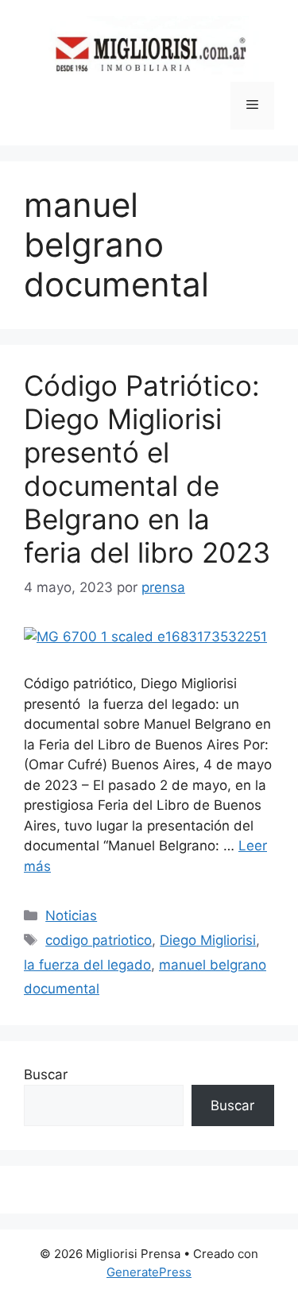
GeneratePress (149, 1272)
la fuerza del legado (87, 965)
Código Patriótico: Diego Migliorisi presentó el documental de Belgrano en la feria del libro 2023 (147, 469)
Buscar (46, 1074)
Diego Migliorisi (208, 940)
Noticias (71, 915)
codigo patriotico (98, 940)
